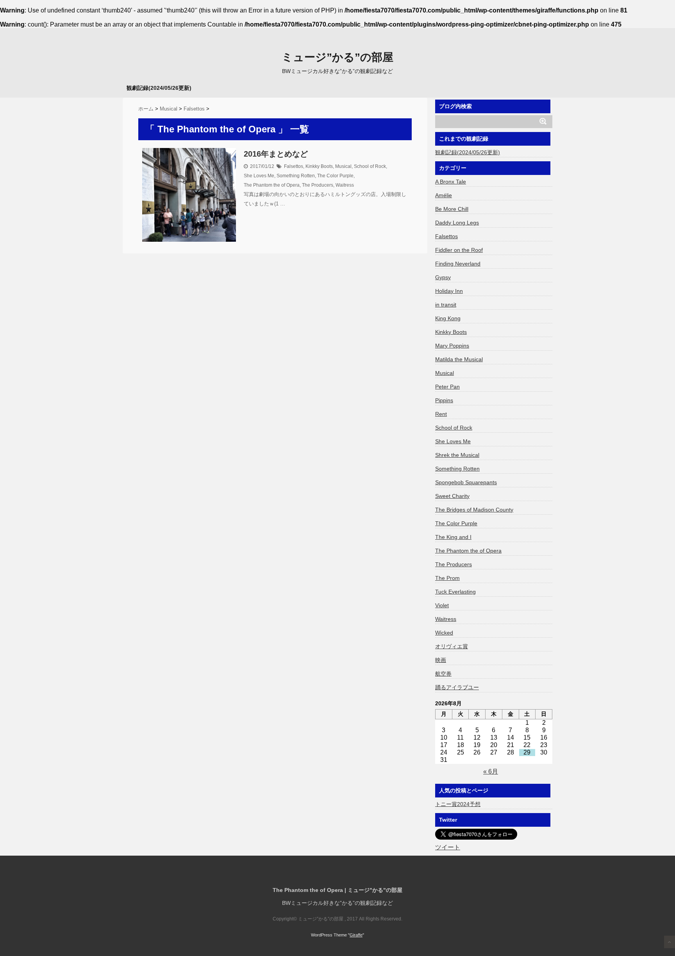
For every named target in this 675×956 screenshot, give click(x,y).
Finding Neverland (457, 263)
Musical (343, 166)
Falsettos (293, 166)
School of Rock (370, 166)
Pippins (444, 400)
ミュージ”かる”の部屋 (337, 57)
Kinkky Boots (319, 166)
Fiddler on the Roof (459, 250)
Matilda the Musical (459, 359)
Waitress (345, 185)
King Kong (448, 318)
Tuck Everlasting (455, 592)
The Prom (447, 578)
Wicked (444, 633)
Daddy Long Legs (457, 222)
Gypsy (443, 277)
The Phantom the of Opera (272, 185)
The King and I (453, 537)
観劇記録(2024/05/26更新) (159, 88)
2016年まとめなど (276, 154)
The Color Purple (335, 175)
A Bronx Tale (450, 181)
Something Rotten (296, 175)
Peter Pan (447, 386)
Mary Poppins (452, 345)
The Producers (317, 185)
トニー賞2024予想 (457, 804)
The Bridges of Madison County (474, 510)
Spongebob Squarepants (466, 482)
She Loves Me (259, 175)
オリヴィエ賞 (451, 646)
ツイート (447, 847)
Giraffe (356, 935)
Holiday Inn (449, 291)
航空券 (443, 674)
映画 (440, 660)
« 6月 (490, 771)
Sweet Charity (452, 496)
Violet (442, 605)
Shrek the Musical (457, 455)
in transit (445, 304)
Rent (441, 414)
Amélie (443, 195)
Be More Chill (451, 209)
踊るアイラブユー (457, 687)
